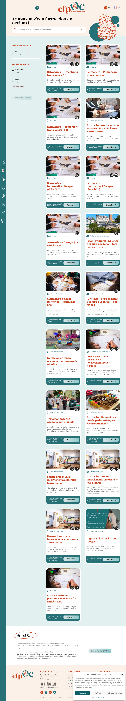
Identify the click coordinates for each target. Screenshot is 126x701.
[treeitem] (20, 51)
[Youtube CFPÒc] (50, 692)
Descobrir (70, 89)
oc (109, 8)
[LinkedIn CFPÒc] (54, 692)
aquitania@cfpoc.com (49, 687)
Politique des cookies (98, 697)
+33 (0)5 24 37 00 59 (48, 683)
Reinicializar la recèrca (22, 97)
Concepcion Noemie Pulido (55, 698)
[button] (122, 675)
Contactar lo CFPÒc (100, 651)
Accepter (82, 693)
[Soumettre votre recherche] (37, 8)
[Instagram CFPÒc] (46, 692)
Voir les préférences (114, 693)
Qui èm (71, 678)
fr (119, 8)
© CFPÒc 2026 (39, 698)
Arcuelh (71, 675)
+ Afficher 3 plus (18, 86)
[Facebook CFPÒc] (41, 692)
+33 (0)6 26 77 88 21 (48, 685)
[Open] (3, 348)
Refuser (98, 693)
